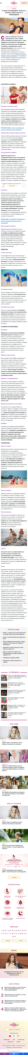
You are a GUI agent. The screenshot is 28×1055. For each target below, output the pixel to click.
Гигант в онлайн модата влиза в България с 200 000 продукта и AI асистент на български (17, 677)
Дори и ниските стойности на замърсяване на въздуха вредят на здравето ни (13, 653)
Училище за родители (24, 3)
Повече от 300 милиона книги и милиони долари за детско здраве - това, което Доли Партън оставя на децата (13, 768)
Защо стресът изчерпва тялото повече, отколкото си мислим (12, 743)
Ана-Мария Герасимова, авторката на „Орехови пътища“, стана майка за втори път (13, 793)
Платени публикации (17, 1047)
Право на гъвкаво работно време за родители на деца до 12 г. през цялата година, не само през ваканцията (15, 1009)
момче (20, 940)
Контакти (9, 1045)
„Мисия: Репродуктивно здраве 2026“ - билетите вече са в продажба (14, 871)
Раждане (4, 790)
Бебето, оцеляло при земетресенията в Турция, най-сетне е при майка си (14, 633)
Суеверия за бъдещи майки (11, 657)
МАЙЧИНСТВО (21, 1039)
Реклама (13, 1045)
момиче (8, 940)
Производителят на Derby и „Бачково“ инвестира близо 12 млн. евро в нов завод (16, 684)
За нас (4, 1045)
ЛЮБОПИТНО (11, 1041)
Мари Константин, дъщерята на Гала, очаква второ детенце (15, 995)
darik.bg (9, 700)
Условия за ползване (20, 1045)
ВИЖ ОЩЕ (14, 877)
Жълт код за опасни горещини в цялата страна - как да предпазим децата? (13, 847)
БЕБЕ (14, 1039)
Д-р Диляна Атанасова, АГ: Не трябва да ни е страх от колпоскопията (14, 973)
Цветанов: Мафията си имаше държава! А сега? (16, 698)
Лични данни (9, 1047)
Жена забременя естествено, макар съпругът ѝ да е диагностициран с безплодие (14, 643)
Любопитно (4, 764)
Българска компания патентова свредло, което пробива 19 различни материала (16, 692)
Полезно (4, 741)
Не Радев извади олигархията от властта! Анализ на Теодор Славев (17, 714)
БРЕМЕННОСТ (7, 1039)
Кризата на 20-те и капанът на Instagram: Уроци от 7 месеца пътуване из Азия (16, 706)
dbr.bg (9, 679)
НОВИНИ (18, 1041)
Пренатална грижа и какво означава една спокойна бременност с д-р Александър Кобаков (15, 989)
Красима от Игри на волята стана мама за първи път (13, 648)
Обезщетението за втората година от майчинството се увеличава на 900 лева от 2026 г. (15, 1002)
